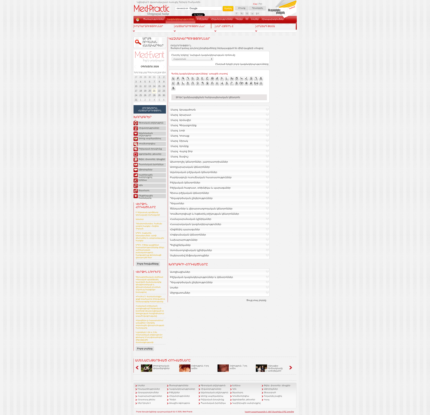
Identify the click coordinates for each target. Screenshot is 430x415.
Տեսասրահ (203, 25)
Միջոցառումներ (180, 292)
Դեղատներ (177, 203)
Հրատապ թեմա (146, 399)
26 (145, 95)
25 (140, 95)
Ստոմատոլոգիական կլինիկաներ (191, 250)
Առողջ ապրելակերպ (150, 138)
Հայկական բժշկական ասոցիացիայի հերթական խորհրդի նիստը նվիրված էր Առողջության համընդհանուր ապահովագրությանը (150, 311)
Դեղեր (239, 19)
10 (136, 86)
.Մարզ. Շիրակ (179, 141)
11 (140, 86)
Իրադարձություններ (149, 389)
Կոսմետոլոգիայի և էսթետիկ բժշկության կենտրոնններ (204, 213)
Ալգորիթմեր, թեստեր (150, 154)
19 (145, 91)
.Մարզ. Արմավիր (180, 120)
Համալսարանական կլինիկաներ (190, 219)
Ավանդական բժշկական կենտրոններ (193, 172)
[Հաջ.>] (164, 66)
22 (159, 91)
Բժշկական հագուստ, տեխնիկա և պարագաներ (200, 187)
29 (145, 77)
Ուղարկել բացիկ (273, 396)
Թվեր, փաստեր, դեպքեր (152, 159)
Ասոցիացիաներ (180, 272)
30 (149, 77)
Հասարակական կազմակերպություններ (195, 224)
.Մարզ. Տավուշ (179, 156)
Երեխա (143, 180)
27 (136, 77)
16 (164, 86)
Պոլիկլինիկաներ (180, 245)
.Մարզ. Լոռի (177, 130)
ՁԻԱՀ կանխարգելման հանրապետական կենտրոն (208, 97)
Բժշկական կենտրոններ (185, 182)
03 (247, 19)
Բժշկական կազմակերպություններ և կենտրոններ (201, 277)
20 (149, 91)
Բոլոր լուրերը (145, 348)
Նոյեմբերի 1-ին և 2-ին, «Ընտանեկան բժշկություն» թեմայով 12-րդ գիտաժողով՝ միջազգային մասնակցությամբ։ (149, 337)
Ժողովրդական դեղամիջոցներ (161, 367)
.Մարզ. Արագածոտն (183, 109)
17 (136, 91)
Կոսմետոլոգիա (147, 143)
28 (140, 77)
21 (154, 91)
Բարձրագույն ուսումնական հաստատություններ (201, 177)
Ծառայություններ (153, 19)
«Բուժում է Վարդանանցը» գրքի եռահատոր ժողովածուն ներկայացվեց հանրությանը (150, 298)
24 (136, 95)
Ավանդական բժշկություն (146, 134)
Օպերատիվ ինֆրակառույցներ (189, 255)
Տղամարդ (144, 190)
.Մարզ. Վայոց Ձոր (181, 151)
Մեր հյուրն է (144, 403)
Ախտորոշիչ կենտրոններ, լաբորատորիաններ (199, 161)
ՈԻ (242, 83)
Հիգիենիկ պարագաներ (185, 229)
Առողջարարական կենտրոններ (190, 167)
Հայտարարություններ (150, 396)
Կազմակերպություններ (180, 19)
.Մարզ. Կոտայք (179, 135)
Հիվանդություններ (222, 19)
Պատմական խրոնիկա (151, 164)
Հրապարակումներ (273, 19)
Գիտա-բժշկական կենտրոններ (189, 193)
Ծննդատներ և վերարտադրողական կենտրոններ (201, 208)
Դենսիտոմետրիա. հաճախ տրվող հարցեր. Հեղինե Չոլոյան (149, 226)
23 (164, 91)
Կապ (216, 25)
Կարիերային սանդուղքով (146, 175)
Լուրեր (255, 19)
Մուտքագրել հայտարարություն (149, 109)
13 (149, 86)
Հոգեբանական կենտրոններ (188, 234)
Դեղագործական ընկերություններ (191, 198)
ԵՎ (256, 83)
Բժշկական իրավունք (150, 149)
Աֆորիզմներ (146, 169)
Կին (141, 185)
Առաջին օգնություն (179, 403)
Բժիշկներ (202, 19)
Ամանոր (140, 219)
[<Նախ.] (135, 66)
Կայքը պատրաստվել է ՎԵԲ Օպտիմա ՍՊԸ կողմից (269, 412)
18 (140, 91)
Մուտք (241, 8)
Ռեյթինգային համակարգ (146, 196)
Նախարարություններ (184, 239)
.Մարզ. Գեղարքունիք (183, 125)
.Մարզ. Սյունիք (179, 146)
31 (154, 77)
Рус (260, 4)
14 (154, 86)
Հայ (255, 4)
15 (159, 86)
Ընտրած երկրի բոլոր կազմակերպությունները (242, 64)
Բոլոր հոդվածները (148, 264)
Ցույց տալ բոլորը (256, 300)
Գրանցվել (257, 8)
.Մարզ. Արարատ (180, 115)
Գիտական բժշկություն (151, 123)
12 (145, 86)
